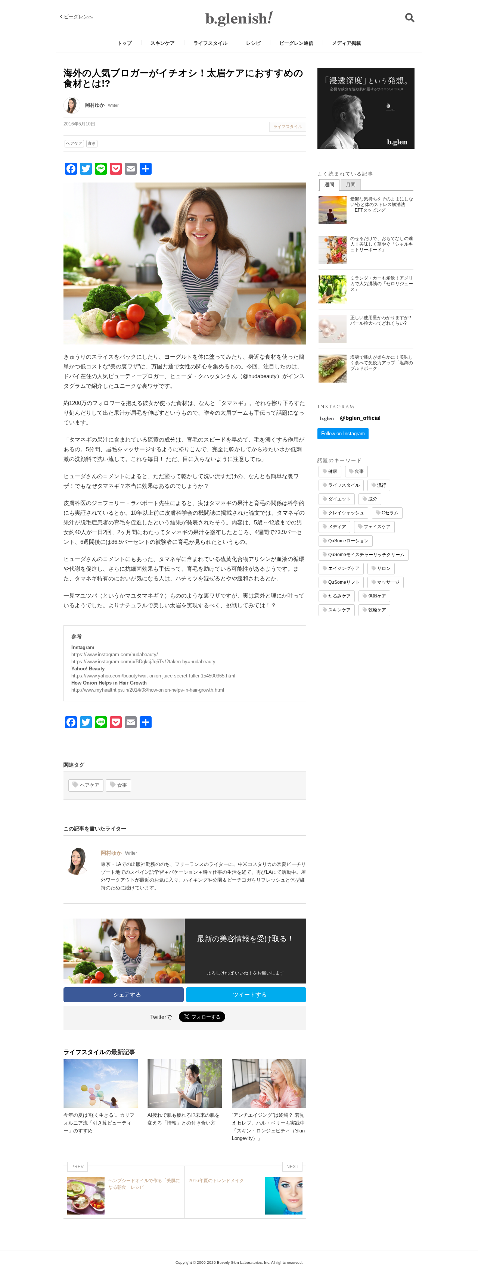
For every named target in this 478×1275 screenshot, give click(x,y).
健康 (332, 471)
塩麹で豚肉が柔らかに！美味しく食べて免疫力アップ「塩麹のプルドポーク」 (381, 363)
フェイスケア (377, 526)
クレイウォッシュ (345, 512)
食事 (92, 143)
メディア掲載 (346, 43)
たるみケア (339, 596)
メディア (336, 526)
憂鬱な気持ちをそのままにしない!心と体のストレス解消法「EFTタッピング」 (381, 204)
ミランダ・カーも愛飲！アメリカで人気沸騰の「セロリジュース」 (381, 283)
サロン (383, 568)
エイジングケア (343, 568)
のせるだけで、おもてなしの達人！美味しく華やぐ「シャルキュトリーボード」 (381, 244)
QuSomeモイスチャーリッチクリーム (365, 554)
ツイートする (249, 994)
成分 (372, 499)
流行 (381, 485)
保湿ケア (376, 596)
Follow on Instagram (343, 433)
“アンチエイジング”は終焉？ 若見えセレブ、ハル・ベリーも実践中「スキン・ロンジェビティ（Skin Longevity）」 (268, 1126)
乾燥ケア (376, 609)
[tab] (329, 185)
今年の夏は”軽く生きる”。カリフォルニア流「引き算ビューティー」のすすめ (98, 1123)
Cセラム (389, 512)
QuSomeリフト (343, 582)
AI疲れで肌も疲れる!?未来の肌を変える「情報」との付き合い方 (184, 1119)
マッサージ (388, 582)
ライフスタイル (210, 43)
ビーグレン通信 (296, 43)
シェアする (126, 994)
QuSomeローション (348, 540)
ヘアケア (74, 143)
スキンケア (162, 43)
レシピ (253, 43)
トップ (124, 43)
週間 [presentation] (329, 184)
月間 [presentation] (351, 184)
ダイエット (339, 499)
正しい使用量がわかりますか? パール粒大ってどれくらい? (380, 320)
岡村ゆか (95, 105)
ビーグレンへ (77, 16)
